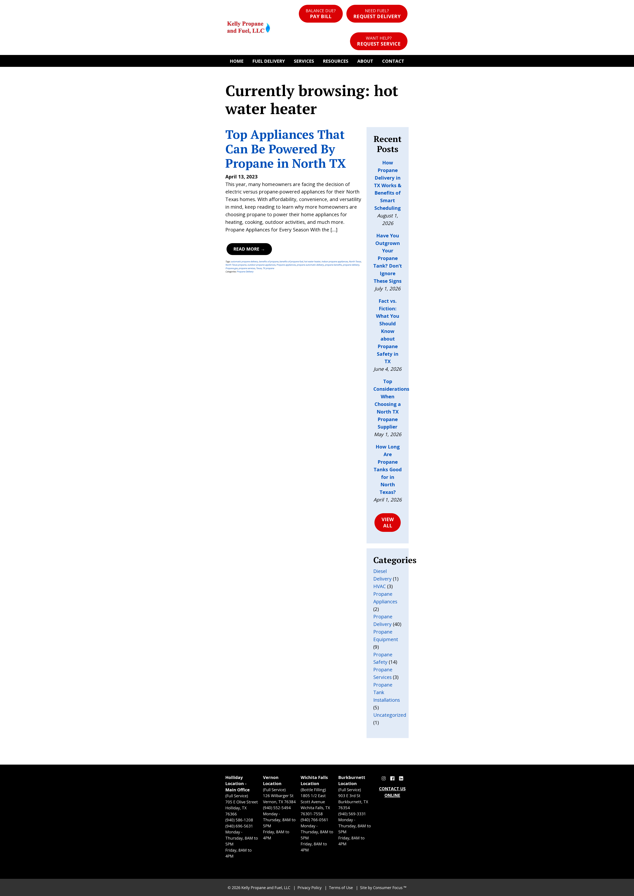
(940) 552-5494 (277, 807)
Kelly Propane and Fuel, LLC (265, 887)
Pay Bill (321, 14)
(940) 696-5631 (239, 826)
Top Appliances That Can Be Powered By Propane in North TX (285, 148)
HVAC (379, 586)
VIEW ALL (388, 522)
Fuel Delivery (268, 61)
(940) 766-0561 (314, 819)
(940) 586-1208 (239, 820)
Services (304, 61)
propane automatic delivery (310, 264)
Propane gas (231, 268)
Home (237, 61)
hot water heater (312, 261)
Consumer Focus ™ (389, 887)
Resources (335, 61)
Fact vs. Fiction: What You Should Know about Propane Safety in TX (387, 331)
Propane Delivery (245, 271)
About (365, 61)
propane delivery (351, 264)
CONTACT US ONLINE (392, 792)
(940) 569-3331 (352, 813)
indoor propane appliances (334, 261)
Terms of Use (341, 887)
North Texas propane (235, 264)
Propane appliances (286, 264)
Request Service (379, 41)
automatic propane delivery (244, 261)
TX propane (268, 268)
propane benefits (333, 264)
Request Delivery (377, 14)
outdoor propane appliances (261, 264)
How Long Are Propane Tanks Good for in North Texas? (388, 469)
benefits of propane (268, 261)
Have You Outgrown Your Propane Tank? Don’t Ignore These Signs (387, 258)
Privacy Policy (310, 887)
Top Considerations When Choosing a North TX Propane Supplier (391, 404)
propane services (247, 268)
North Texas (355, 261)
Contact (393, 61)
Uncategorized (389, 715)
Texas (259, 268)
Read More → (249, 249)
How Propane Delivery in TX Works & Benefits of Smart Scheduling (387, 185)
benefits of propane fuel (291, 261)
